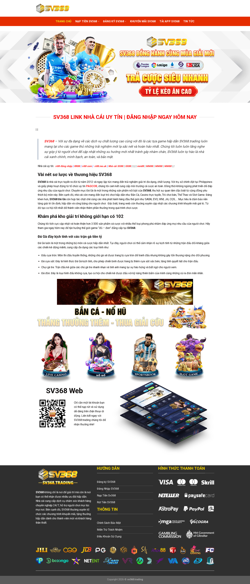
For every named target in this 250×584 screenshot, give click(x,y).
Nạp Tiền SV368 (86, 21)
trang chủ (64, 21)
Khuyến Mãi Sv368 (143, 21)
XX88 (128, 166)
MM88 (149, 166)
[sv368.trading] (53, 8)
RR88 (77, 166)
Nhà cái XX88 (115, 166)
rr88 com (87, 166)
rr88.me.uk (100, 166)
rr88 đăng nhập (63, 166)
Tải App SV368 (170, 21)
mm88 (140, 166)
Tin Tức (188, 21)
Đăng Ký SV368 (113, 21)
